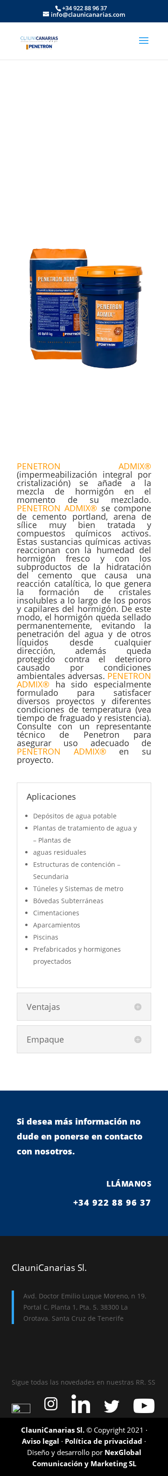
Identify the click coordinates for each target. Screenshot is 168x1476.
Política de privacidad (103, 1441)
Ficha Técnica (84, 398)
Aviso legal (40, 1441)
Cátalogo (84, 436)
